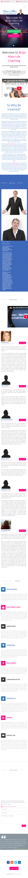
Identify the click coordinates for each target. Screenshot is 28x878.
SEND (24, 825)
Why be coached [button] (14, 36)
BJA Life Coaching (18, 874)
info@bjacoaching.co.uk (22, 1)
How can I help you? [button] (14, 31)
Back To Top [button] (14, 868)
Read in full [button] (22, 343)
